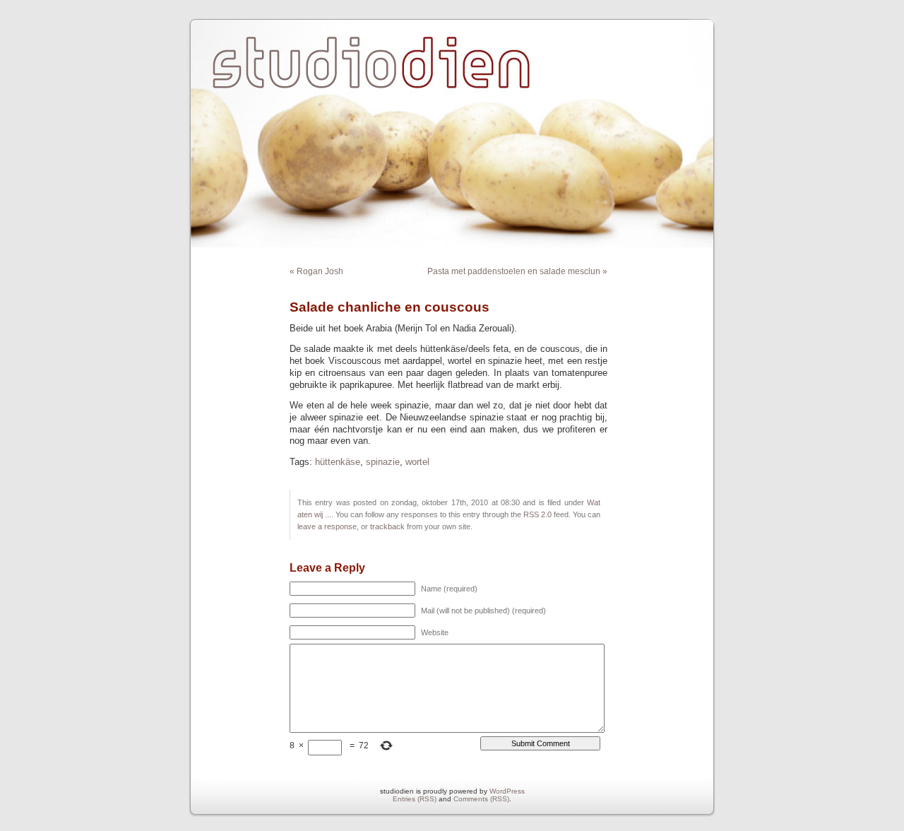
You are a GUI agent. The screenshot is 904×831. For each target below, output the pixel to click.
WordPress (507, 791)
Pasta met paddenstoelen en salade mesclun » (517, 271)
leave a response (327, 526)
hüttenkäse (337, 462)
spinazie (383, 462)
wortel (417, 462)
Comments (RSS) (481, 799)
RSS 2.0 (537, 514)
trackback (387, 526)
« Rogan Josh (316, 271)
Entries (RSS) (414, 799)
